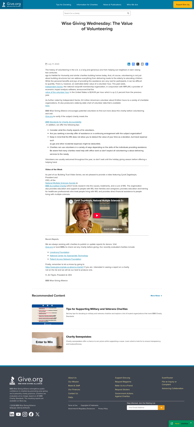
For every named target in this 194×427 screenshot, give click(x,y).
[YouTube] (18, 414)
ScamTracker (167, 377)
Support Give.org (182, 4)
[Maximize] (191, 422)
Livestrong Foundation (59, 252)
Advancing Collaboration (172, 388)
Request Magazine (123, 381)
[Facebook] (31, 414)
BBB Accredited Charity (55, 185)
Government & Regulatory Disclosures (81, 408)
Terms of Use (72, 405)
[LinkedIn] (12, 414)
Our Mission (73, 381)
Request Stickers (122, 389)
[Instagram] (24, 414)
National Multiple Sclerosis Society (60, 183)
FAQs (70, 397)
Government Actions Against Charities (124, 395)
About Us (72, 377)
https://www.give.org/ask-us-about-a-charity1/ (64, 267)
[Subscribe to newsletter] (161, 407)
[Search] (128, 13)
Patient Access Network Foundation (65, 259)
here (47, 105)
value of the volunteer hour (57, 92)
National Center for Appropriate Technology (69, 255)
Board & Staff (74, 385)
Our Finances (74, 389)
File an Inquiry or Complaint (169, 383)
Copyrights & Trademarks (89, 405)
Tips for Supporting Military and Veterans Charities (97, 309)
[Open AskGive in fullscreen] (171, 423)
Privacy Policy (103, 408)
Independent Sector (54, 86)
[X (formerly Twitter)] (37, 414)
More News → (156, 295)
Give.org (49, 116)
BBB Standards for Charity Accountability (63, 122)
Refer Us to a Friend (124, 385)
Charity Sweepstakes (78, 337)
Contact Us (73, 393)
